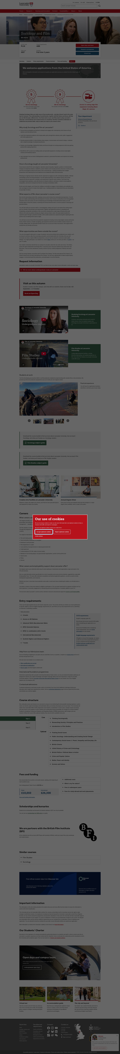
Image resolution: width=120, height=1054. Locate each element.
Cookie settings (39, 536)
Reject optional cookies (62, 532)
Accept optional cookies (44, 532)
